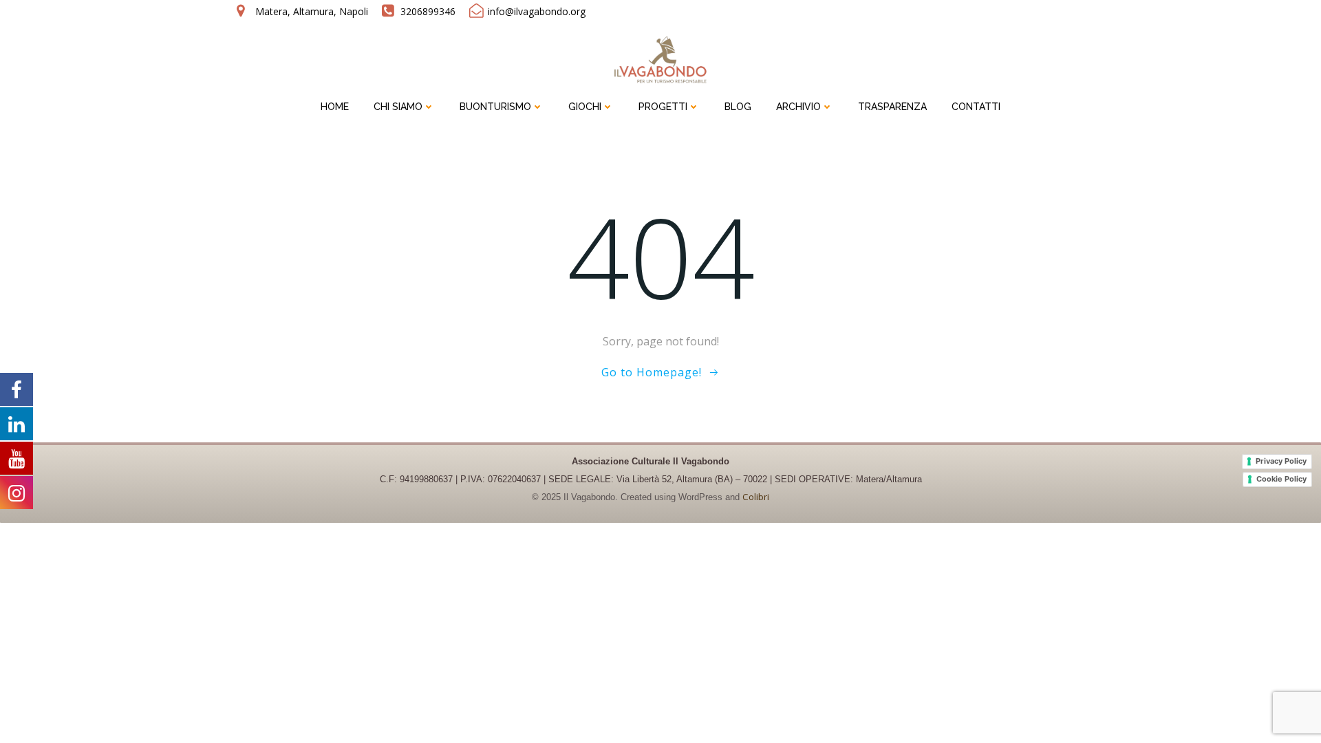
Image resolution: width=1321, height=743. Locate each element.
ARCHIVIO (798, 106)
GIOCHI (584, 106)
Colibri (755, 497)
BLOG (737, 106)
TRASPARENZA (892, 106)
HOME (335, 106)
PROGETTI (662, 106)
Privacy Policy (1281, 461)
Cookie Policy (1281, 479)
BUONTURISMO (495, 106)
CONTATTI (976, 106)
